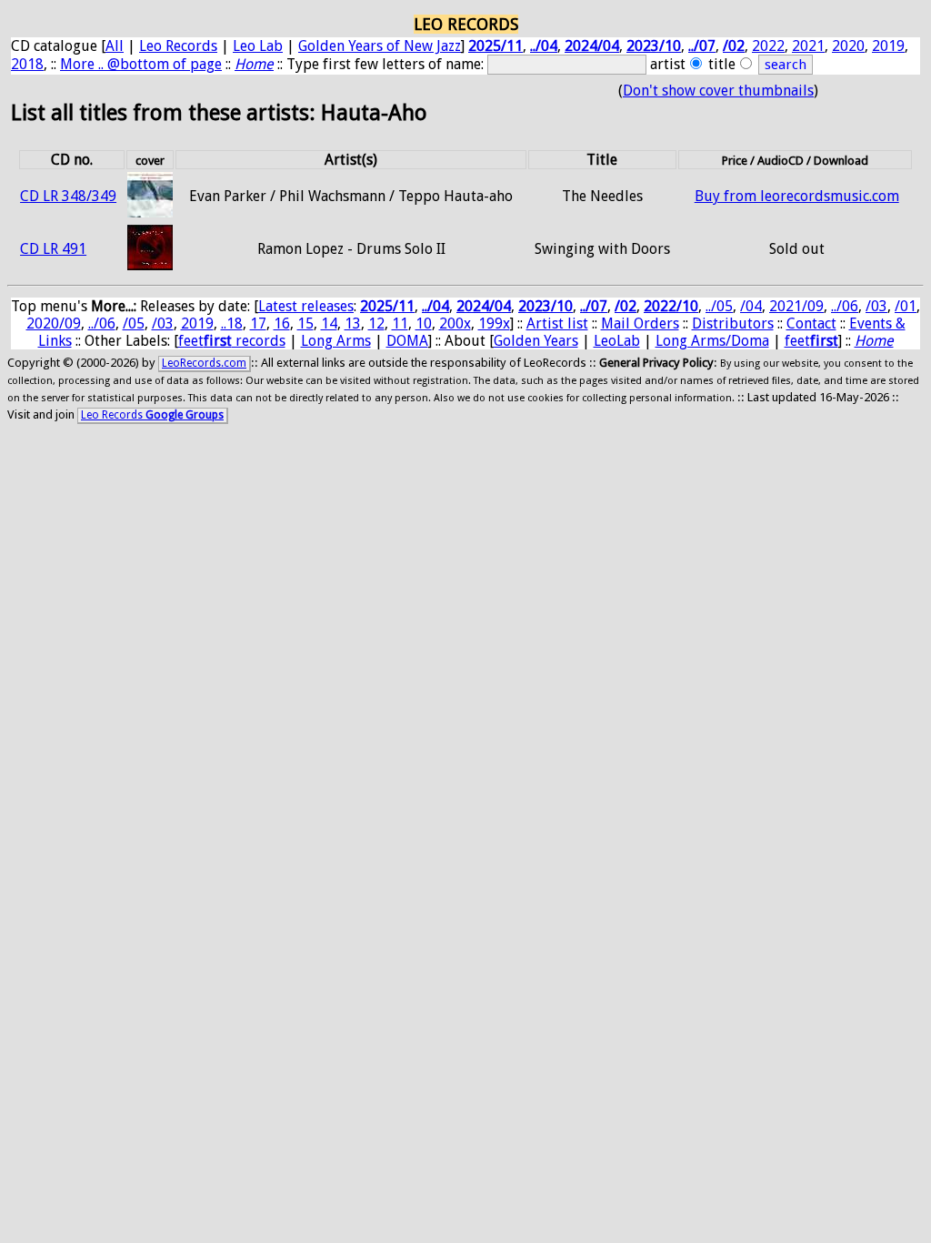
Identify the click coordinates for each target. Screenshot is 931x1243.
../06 (844, 306)
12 (376, 323)
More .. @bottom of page (141, 64)
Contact (811, 323)
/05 (134, 323)
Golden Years (536, 340)
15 (305, 323)
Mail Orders (640, 323)
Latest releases (306, 306)
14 (329, 323)
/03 (876, 306)
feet (811, 340)
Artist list (557, 323)
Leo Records (178, 46)
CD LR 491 (53, 249)
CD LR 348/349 (68, 196)
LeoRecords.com (204, 363)
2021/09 (796, 306)
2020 (848, 46)
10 (423, 323)
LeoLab (617, 340)
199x (494, 323)
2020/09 (53, 323)
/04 (751, 306)
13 (353, 323)
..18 (232, 323)
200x (455, 323)
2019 (888, 46)
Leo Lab (258, 46)
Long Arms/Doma (712, 340)
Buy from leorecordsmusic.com (797, 196)
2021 (808, 46)
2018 (27, 64)
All (114, 46)
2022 (768, 46)
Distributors (733, 323)
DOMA (407, 340)
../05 (719, 306)
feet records (231, 340)
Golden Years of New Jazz (379, 46)
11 (400, 323)
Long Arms (336, 340)
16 (282, 323)
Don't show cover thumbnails (718, 90)
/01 (905, 306)
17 (258, 323)
